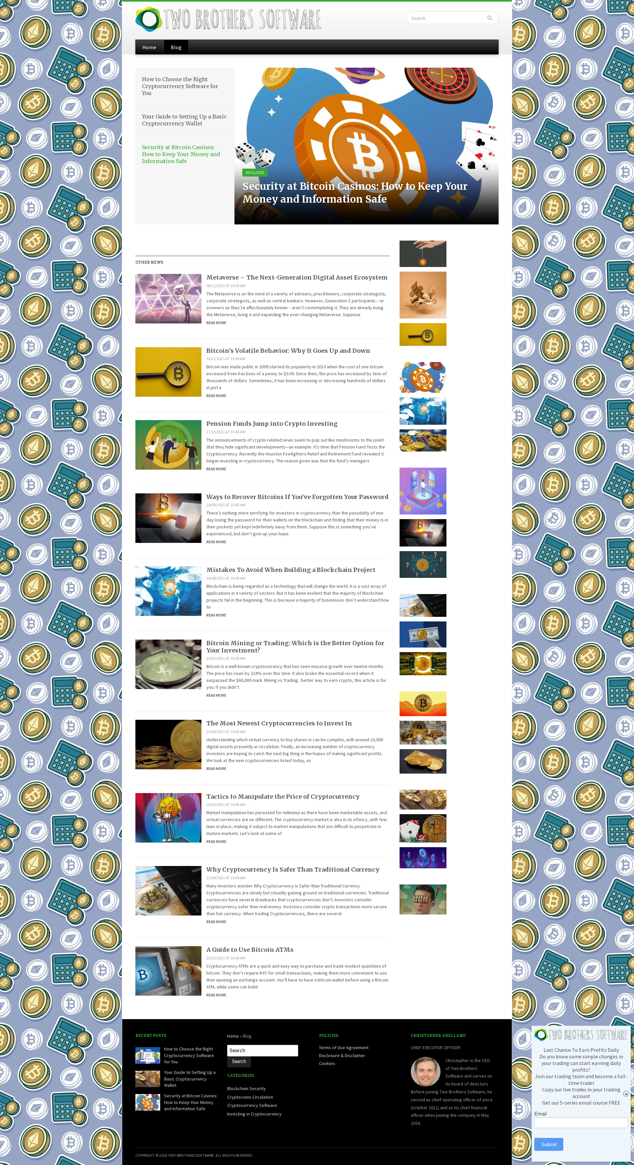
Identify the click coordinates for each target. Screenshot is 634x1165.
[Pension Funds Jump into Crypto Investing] (168, 445)
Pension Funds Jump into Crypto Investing (271, 423)
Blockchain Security (246, 1088)
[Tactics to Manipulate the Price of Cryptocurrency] (168, 817)
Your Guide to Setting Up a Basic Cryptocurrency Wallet (184, 120)
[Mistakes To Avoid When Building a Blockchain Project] (168, 591)
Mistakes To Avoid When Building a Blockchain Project (290, 570)
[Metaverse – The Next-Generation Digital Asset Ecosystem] (168, 298)
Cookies (327, 1063)
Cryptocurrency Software (252, 1105)
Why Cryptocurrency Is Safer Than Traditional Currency (292, 869)
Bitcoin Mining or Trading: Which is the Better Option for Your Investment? (295, 646)
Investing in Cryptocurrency (254, 1114)
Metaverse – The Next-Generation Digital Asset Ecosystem (297, 277)
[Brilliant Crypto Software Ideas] (229, 18)
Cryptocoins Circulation (250, 1097)
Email (540, 1113)
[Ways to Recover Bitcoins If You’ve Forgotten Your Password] (168, 517)
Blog (176, 47)
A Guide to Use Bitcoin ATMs (250, 949)
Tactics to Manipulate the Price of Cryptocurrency (283, 796)
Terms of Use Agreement (344, 1047)
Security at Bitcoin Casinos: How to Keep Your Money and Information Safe (181, 154)
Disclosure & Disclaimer (342, 1055)
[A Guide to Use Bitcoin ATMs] (168, 970)
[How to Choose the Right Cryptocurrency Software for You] (366, 146)
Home (149, 47)
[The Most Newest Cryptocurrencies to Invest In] (168, 744)
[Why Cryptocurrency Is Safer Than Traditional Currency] (168, 890)
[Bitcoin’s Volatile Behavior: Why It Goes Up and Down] (168, 371)
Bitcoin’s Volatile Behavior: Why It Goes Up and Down (288, 350)
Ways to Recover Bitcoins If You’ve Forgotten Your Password (297, 497)
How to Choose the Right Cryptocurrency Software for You (180, 86)
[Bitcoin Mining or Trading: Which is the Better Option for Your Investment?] (168, 664)
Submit (548, 1144)
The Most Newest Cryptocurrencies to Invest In (279, 723)
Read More (216, 322)
